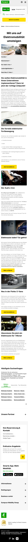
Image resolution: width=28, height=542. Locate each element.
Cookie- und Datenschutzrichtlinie (10, 532)
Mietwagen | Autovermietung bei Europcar (7, 396)
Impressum (23, 532)
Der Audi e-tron (6, 64)
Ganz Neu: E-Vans (6, 72)
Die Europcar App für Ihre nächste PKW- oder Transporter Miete (7, 393)
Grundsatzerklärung (16, 533)
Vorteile (3, 57)
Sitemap (3, 533)
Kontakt (8, 533)
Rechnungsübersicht (19, 400)
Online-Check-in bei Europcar (19, 393)
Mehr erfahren (8, 270)
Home (2, 26)
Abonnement (5, 60)
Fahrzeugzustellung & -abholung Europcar (7, 400)
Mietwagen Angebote (6, 390)
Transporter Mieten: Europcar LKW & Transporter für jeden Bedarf (19, 396)
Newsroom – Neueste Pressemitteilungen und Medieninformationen (19, 390)
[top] (26, 404)
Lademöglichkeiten (7, 68)
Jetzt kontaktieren (9, 167)
